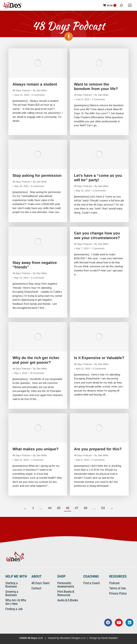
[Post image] (37, 63)
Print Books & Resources (65, 593)
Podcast (114, 583)
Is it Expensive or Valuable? (99, 358)
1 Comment (37, 459)
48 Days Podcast (21, 90)
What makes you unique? (35, 449)
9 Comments (37, 186)
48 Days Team (40, 583)
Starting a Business (11, 584)
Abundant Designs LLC (73, 638)
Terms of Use (117, 588)
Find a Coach (91, 583)
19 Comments (37, 373)
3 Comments (99, 190)
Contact (36, 588)
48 (85, 508)
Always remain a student (34, 84)
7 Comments (98, 248)
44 (50, 508)
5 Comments (99, 368)
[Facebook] (108, 623)
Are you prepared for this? (98, 449)
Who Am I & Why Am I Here (15, 601)
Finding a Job (14, 609)
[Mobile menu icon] (129, 5)
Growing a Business (11, 593)
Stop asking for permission (37, 175)
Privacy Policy (118, 593)
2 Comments (98, 99)
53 (103, 508)
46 (67, 508)
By (40, 90)
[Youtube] (119, 623)
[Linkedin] (129, 623)
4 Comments (38, 95)
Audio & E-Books (67, 600)
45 (58, 508)
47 (76, 508)
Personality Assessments (65, 584)
